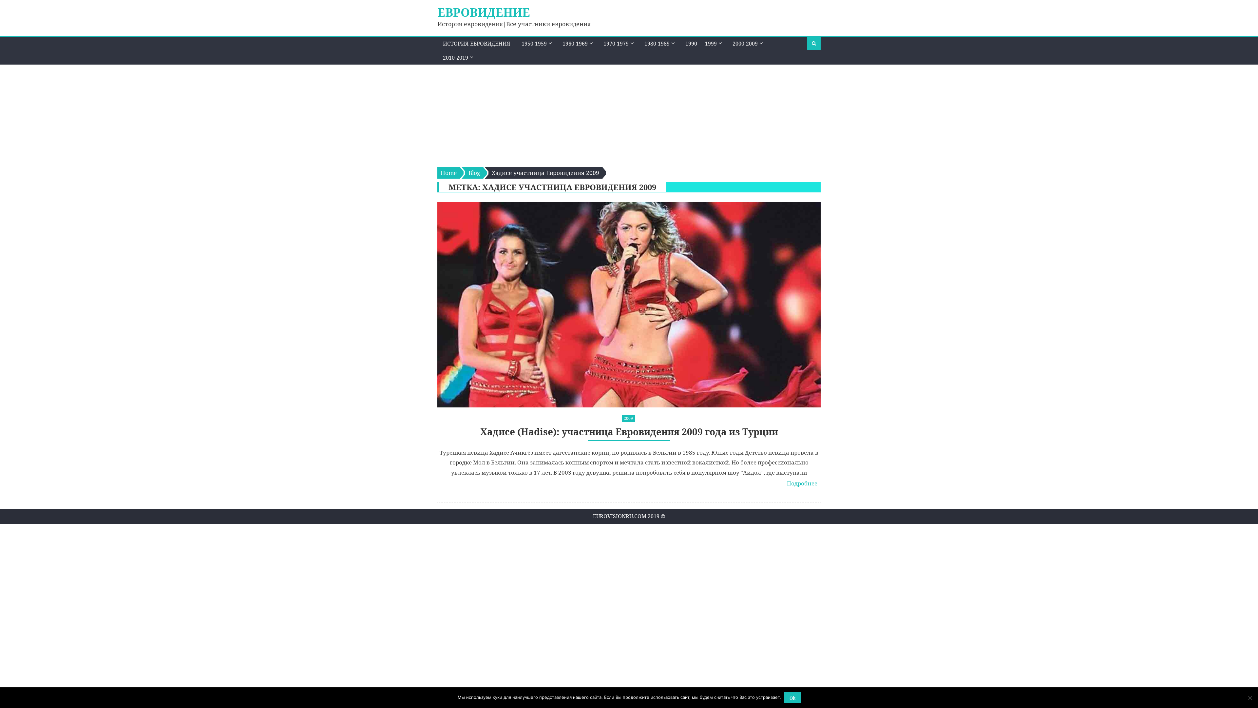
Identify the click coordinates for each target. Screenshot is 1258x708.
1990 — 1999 (701, 43)
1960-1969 (575, 43)
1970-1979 (616, 43)
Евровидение (483, 12)
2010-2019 (455, 57)
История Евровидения (476, 43)
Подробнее (802, 483)
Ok (792, 698)
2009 (628, 418)
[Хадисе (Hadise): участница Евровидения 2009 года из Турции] (629, 304)
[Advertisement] (629, 114)
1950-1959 (534, 43)
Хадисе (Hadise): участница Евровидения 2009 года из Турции (629, 432)
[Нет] (1250, 698)
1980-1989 (657, 43)
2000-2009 (745, 43)
